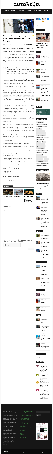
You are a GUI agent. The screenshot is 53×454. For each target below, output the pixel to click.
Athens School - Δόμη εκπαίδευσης (26, 411)
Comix (38, 163)
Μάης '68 (38, 141)
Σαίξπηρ (43, 141)
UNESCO (44, 156)
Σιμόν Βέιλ (39, 128)
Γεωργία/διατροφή (44, 163)
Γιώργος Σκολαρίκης (41, 130)
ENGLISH (6, 10)
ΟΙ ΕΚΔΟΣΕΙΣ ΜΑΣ (37, 10)
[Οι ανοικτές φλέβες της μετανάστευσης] (18, 192)
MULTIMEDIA (29, 10)
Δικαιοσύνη (10, 176)
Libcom (21, 433)
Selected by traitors (23, 425)
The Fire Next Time (23, 420)
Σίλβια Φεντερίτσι (40, 139)
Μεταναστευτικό (16, 176)
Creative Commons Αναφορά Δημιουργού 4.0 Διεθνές (38, 452)
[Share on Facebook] (4, 181)
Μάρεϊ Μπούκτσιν (40, 143)
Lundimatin (22, 434)
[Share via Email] (13, 181)
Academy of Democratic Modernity (26, 431)
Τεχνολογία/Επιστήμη (41, 133)
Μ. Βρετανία (39, 152)
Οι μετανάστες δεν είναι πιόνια (7, 197)
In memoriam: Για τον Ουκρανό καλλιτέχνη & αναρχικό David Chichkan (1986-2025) (42, 45)
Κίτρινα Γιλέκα (40, 159)
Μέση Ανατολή (40, 137)
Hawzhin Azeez (40, 122)
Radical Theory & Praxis (24, 419)
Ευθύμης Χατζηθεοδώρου (42, 124)
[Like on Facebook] (6, 181)
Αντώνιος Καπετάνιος (41, 135)
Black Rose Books (23, 426)
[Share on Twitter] (8, 181)
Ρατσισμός (39, 156)
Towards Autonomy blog (24, 418)
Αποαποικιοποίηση (40, 148)
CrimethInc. (22, 436)
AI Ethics (46, 137)
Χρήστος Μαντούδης (41, 146)
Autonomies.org (23, 437)
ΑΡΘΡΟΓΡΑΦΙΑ (13, 10)
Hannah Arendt (40, 161)
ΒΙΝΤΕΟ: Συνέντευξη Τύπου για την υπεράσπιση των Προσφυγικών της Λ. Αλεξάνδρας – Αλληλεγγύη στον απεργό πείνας (45, 222)
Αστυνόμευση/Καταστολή (42, 126)
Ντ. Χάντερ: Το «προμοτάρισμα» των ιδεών (45, 58)
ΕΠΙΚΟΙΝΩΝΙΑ (25, 13)
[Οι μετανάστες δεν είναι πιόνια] (8, 192)
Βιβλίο (46, 161)
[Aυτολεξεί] (26, 4)
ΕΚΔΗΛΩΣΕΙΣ (21, 10)
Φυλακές (45, 152)
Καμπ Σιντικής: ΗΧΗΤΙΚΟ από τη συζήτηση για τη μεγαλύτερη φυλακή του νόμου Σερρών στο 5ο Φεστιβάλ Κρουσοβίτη (28, 199)
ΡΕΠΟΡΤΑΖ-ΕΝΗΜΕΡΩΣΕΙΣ (29, 44)
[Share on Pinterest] (10, 181)
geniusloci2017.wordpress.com (26, 423)
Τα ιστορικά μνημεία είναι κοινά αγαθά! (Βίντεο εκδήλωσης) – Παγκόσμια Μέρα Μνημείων (45, 201)
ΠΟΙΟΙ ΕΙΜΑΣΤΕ (46, 10)
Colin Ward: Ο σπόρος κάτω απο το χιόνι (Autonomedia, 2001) (45, 237)
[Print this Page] (11, 181)
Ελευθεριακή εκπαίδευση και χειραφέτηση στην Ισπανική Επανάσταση (44, 384)
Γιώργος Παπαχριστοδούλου (42, 150)
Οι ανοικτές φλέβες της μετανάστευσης (18, 197)
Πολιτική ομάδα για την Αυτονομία (26, 415)
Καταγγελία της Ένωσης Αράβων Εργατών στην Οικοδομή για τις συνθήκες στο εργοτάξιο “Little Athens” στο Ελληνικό (45, 91)
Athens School (40, 154)
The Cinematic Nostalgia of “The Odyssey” (44, 100)
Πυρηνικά (46, 159)
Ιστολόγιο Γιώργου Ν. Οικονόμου (26, 416)
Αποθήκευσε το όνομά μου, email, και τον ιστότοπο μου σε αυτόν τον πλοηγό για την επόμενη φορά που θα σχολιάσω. (17, 241)
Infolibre (21, 422)
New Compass (22, 430)
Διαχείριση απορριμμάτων (42, 165)
